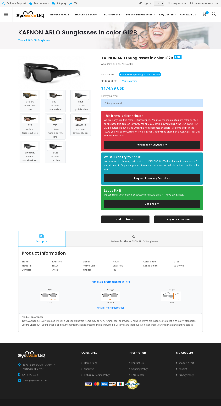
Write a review (129, 80)
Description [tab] (41, 241)
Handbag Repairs (86, 14)
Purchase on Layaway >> (152, 144)
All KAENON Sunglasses (37, 40)
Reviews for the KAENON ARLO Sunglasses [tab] (134, 241)
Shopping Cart (186, 362)
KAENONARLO (125, 63)
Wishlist (183, 368)
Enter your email (109, 95)
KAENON (57, 261)
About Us (89, 368)
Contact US (188, 14)
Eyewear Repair (59, 14)
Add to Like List (125, 219)
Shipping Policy (139, 368)
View (21, 40)
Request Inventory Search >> (152, 178)
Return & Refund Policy (97, 374)
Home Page (90, 362)
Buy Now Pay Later (178, 219)
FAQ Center (166, 14)
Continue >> (152, 203)
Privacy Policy (186, 374)
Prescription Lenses (139, 14)
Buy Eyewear (112, 14)
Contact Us (137, 362)
